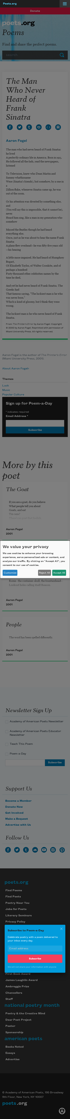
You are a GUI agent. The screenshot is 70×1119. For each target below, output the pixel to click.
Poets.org (10, 3)
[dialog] (35, 559)
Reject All (44, 572)
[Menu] (65, 3)
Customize (10, 572)
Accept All (59, 572)
